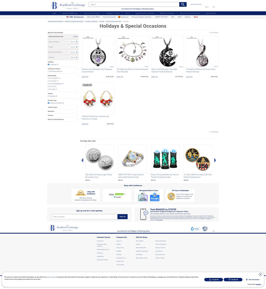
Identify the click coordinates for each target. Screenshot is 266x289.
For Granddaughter (56, 84)
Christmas (53, 64)
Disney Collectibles (160, 244)
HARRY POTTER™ (161, 17)
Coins (127, 13)
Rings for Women (160, 247)
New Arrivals (211, 13)
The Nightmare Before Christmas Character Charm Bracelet (132, 70)
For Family (53, 81)
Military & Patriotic (167, 13)
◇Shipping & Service (102, 259)
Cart (213, 6)
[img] (213, 228)
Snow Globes (139, 241)
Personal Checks (109, 17)
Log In (207, 6)
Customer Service (195, 4)
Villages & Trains (113, 13)
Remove (73, 42)
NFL (173, 17)
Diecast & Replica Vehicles (141, 17)
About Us (119, 241)
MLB (179, 17)
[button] (195, 229)
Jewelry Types (52, 107)
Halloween (125, 17)
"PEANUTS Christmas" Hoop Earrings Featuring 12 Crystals (95, 117)
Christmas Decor (55, 71)
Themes (50, 115)
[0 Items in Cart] (213, 4)
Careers (118, 244)
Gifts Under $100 (93, 17)
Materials (51, 111)
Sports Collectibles (160, 241)
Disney (187, 17)
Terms (208, 218)
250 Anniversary (77, 17)
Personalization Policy (103, 249)
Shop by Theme (159, 258)
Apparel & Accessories (144, 13)
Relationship (52, 76)
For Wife (52, 89)
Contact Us (100, 253)
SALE (196, 17)
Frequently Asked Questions (102, 245)
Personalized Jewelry (142, 258)
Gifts (54, 13)
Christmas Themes (54, 69)
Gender (50, 94)
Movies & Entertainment (190, 13)
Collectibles (139, 254)
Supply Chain (120, 261)
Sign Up (123, 217)
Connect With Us (121, 258)
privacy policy (51, 277)
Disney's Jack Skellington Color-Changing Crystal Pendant (97, 70)
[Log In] (207, 4)
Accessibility (100, 256)
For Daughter (54, 78)
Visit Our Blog (120, 264)
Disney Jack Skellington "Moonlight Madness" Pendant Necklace (164, 70)
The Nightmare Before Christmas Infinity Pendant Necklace (200, 70)
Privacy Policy (159, 220)
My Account (100, 241)
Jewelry (138, 244)
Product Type (52, 100)
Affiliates (118, 251)
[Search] (183, 4)
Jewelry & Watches (70, 13)
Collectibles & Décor (91, 13)
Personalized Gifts (141, 247)
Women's (52, 96)
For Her (52, 86)
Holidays (51, 62)
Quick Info (85, 77)
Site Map (118, 254)
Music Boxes (158, 251)
